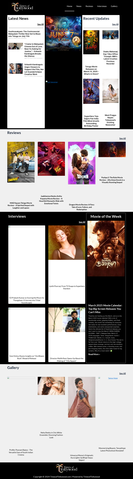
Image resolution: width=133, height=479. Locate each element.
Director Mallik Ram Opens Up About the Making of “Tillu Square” (66, 359)
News (78, 6)
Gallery (114, 6)
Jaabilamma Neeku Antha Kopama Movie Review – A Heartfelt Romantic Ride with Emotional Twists (51, 199)
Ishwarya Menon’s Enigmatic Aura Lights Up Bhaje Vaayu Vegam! (81, 457)
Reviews (89, 6)
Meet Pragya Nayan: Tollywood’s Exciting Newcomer (110, 120)
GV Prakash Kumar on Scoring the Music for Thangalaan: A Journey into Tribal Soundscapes (26, 300)
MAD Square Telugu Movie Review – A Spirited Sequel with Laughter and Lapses (21, 205)
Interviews (102, 6)
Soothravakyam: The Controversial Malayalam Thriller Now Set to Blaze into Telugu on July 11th (24, 33)
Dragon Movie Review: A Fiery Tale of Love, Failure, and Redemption (81, 207)
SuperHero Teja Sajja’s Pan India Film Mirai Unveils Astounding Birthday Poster (91, 121)
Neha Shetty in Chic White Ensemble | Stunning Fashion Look (51, 435)
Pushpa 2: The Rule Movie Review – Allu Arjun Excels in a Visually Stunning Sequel (112, 179)
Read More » (94, 354)
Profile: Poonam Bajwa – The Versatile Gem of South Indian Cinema (21, 452)
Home (69, 6)
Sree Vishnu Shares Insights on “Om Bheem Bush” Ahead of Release (26, 357)
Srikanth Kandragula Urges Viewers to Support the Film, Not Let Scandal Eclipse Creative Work (34, 69)
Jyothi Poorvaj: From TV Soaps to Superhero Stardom (67, 287)
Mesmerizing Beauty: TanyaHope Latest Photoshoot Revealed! (112, 449)
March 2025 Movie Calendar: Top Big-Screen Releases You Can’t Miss (105, 309)
